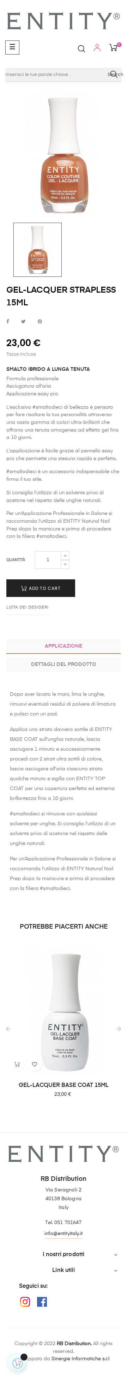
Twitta (23, 322)
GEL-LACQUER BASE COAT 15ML (64, 1085)
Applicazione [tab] (63, 646)
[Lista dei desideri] (35, 1064)
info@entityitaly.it (63, 1233)
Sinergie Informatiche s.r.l (80, 1358)
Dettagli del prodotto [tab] (63, 664)
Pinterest (40, 322)
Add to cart (44, 588)
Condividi (7, 322)
